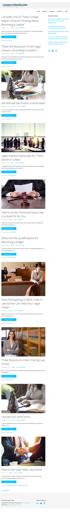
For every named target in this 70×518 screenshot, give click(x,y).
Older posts (5, 490)
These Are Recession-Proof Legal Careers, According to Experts (21, 48)
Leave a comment (20, 27)
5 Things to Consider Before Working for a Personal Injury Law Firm (57, 43)
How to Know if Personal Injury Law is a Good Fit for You (22, 214)
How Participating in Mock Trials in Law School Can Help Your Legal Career (22, 303)
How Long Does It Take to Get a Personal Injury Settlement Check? (57, 27)
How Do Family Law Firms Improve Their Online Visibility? (58, 32)
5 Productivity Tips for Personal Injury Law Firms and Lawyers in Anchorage (58, 37)
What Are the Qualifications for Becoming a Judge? (19, 240)
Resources (52, 11)
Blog (66, 11)
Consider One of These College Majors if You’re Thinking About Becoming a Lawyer (20, 20)
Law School (10, 40)
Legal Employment (11, 175)
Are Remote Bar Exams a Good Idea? (23, 103)
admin (12, 27)
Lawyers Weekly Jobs (15, 4)
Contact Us (60, 11)
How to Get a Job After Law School (21, 469)
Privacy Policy (26, 502)
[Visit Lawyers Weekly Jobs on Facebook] (56, 51)
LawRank (10, 504)
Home (38, 11)
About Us (44, 11)
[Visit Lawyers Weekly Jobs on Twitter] (52, 51)
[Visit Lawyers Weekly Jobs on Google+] (49, 51)
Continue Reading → (9, 36)
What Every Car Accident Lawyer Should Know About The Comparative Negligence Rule (58, 20)
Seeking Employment (22, 485)
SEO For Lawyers (17, 504)
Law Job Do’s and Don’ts (15, 417)
